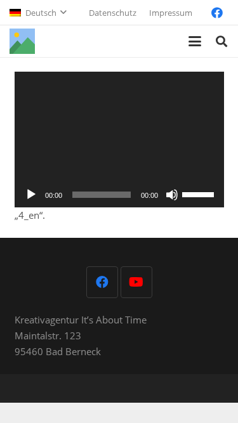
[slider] (200, 193)
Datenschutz (112, 12)
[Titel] (22, 41)
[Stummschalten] (172, 194)
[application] (119, 140)
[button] (37, 12)
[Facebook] (217, 12)
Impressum (170, 12)
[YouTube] (136, 282)
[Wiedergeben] (31, 194)
